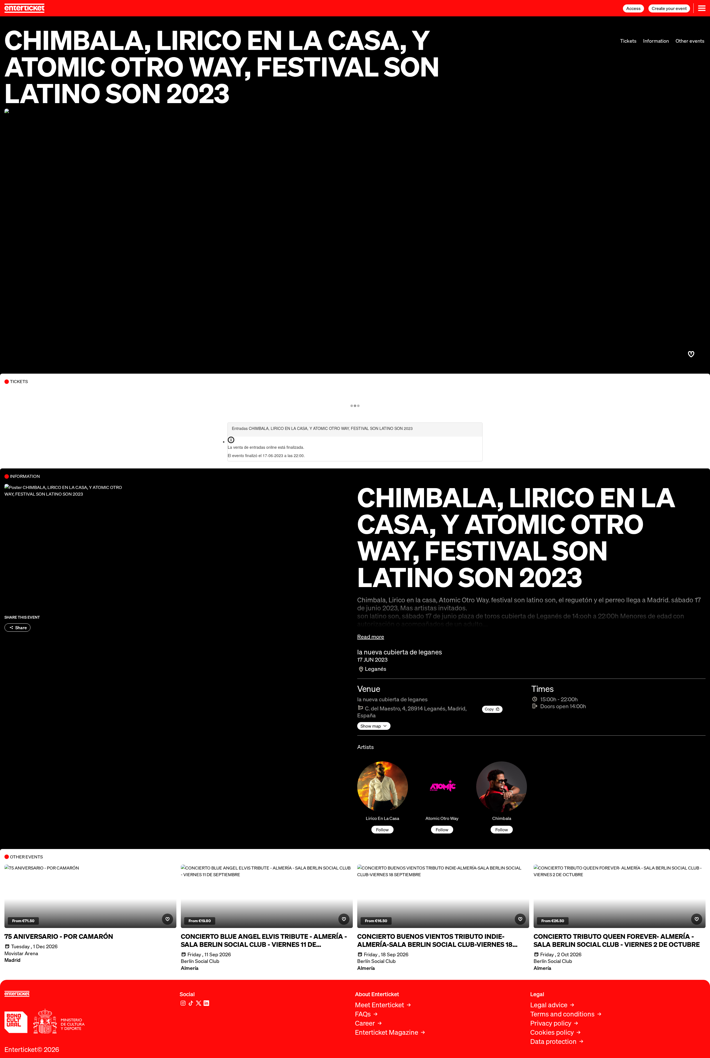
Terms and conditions (562, 1014)
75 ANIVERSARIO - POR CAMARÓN (58, 936)
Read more (370, 636)
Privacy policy (550, 1023)
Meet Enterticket (379, 1005)
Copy (489, 709)
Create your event (669, 8)
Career (365, 1023)
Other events (690, 41)
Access (633, 8)
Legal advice (548, 1005)
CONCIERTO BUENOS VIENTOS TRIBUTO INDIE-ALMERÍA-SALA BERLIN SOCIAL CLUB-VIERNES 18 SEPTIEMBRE (435, 940)
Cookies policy (552, 1032)
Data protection (553, 1041)
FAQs (363, 1014)
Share (21, 627)
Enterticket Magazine (386, 1032)
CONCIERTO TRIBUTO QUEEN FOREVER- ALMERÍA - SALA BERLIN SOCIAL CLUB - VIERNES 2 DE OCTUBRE (617, 940)
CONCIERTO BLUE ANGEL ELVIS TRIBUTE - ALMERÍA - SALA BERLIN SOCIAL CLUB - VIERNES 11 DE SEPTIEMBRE (264, 940)
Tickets (628, 41)
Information (656, 41)
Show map (371, 726)
